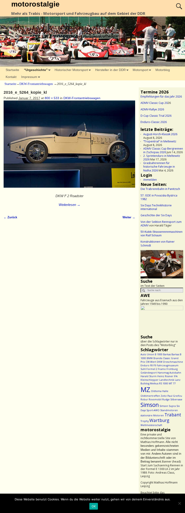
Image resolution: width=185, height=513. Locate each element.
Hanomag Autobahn (169, 372)
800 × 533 (52, 98)
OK (94, 506)
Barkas (167, 354)
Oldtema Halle (159, 391)
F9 (154, 365)
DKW (159, 361)
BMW (150, 358)
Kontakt (11, 77)
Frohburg (172, 369)
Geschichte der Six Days (156, 215)
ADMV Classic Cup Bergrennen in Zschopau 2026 (163, 150)
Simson (150, 404)
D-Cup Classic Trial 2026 (156, 116)
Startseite (12, 70)
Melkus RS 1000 (159, 383)
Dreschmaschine (173, 361)
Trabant (172, 415)
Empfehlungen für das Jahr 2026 (161, 96)
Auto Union (147, 354)
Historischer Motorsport (71, 70)
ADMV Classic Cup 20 (154, 103)
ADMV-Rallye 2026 (152, 109)
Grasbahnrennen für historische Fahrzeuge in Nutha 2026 (159, 166)
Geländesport (149, 372)
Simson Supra (168, 406)
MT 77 (172, 383)
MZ (145, 389)
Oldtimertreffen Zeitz (154, 395)
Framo (162, 369)
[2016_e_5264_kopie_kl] (69, 146)
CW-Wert (151, 361)
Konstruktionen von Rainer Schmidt (158, 243)
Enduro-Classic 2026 (154, 122)
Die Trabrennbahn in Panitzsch (160, 189)
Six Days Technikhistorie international (156, 207)
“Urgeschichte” (36, 70)
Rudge (166, 399)
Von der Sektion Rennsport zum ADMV (161, 223)
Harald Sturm (149, 376)
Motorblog (162, 70)
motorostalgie (35, 4)
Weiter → (129, 217)
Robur (144, 399)
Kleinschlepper (150, 379)
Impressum (29, 77)
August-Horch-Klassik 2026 (160, 134)
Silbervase (176, 399)
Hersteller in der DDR (110, 70)
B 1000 (158, 354)
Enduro (145, 365)
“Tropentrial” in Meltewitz (159, 141)
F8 (151, 365)
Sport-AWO (153, 410)
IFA (176, 376)
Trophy (145, 421)
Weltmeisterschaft (151, 425)
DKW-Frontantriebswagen (36, 84)
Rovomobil (155, 399)
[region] (162, 264)
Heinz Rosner (165, 376)
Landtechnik (166, 379)
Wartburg (159, 420)
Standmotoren (169, 410)
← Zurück (10, 217)
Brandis (157, 358)
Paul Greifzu (174, 395)
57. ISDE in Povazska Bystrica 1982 (159, 197)
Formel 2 (151, 369)
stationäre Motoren (152, 415)
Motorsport (140, 70)
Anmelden (150, 180)
